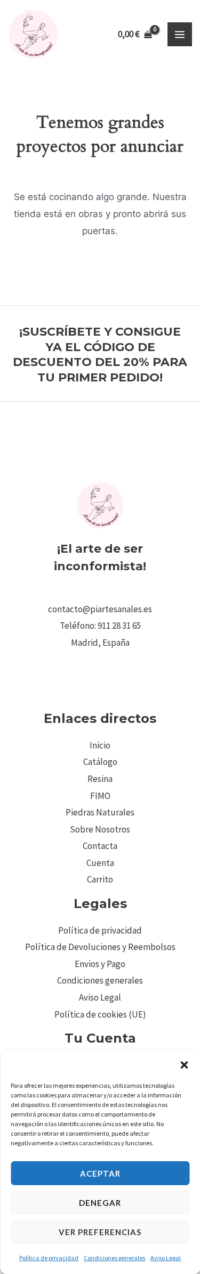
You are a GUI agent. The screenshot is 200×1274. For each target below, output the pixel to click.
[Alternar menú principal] (179, 34)
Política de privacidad (48, 1258)
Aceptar (100, 1173)
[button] (184, 1065)
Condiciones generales (114, 1258)
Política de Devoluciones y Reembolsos (100, 947)
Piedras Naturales (100, 812)
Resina (100, 779)
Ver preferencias (100, 1232)
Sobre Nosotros (100, 829)
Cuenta (100, 863)
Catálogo (100, 762)
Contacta (100, 846)
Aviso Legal (165, 1258)
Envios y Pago (100, 964)
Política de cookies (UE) (100, 1014)
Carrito (100, 879)
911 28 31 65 (119, 625)
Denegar (100, 1203)
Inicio (100, 745)
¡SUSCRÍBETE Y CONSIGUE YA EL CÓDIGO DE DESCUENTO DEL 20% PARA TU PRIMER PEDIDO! (100, 354)
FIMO (100, 796)
